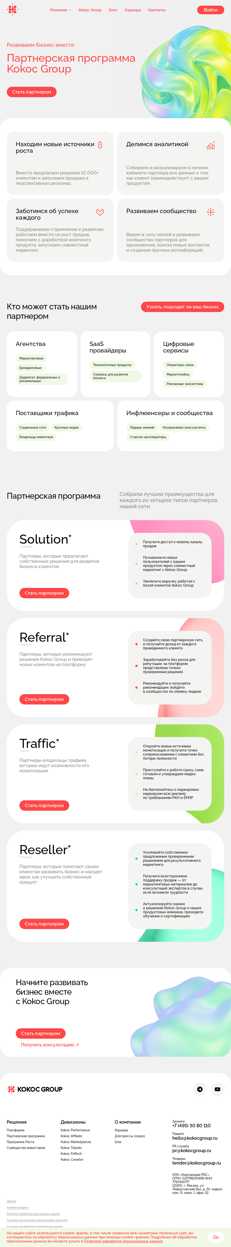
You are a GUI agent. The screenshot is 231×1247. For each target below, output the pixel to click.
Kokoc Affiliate (71, 1136)
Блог (113, 10)
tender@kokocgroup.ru (196, 1163)
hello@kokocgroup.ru (194, 1138)
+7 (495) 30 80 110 (191, 1125)
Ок (216, 1237)
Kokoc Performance (75, 1130)
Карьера (133, 10)
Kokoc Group (90, 10)
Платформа (15, 1130)
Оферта (11, 1201)
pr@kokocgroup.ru (191, 1150)
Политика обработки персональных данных (33, 1214)
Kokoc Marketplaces (76, 1142)
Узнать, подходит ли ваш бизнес (182, 307)
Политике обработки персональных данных (123, 1241)
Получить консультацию (47, 1044)
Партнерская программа (26, 1136)
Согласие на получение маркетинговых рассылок (37, 1220)
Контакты (157, 10)
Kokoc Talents (71, 1148)
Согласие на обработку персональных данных (35, 1226)
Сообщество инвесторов (26, 1148)
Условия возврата (17, 1207)
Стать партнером (31, 92)
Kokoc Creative (72, 1159)
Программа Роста (20, 1142)
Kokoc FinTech (71, 1153)
